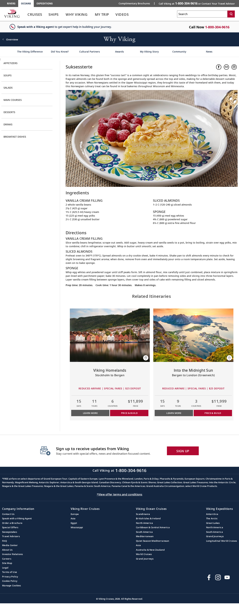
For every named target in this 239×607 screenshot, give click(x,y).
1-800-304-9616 (217, 27)
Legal (5, 567)
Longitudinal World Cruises (221, 540)
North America (144, 523)
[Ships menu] (62, 14)
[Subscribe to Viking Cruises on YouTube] (227, 577)
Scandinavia (143, 514)
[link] (34, 15)
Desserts (9, 112)
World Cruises (144, 554)
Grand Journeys (145, 558)
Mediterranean (144, 536)
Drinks (7, 124)
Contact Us (8, 514)
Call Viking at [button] (197, 3)
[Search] (231, 14)
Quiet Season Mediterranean (152, 540)
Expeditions (45, 3)
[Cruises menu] (46, 14)
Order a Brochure (12, 523)
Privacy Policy (10, 576)
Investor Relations (12, 554)
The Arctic (212, 518)
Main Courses (12, 100)
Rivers (11, 3)
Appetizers (10, 63)
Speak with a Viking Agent (17, 518)
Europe (75, 514)
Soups (7, 75)
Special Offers (10, 527)
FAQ (4, 540)
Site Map (7, 563)
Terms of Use (9, 572)
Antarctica (212, 514)
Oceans (26, 3)
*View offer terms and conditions (119, 494)
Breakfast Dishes (14, 136)
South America (144, 531)
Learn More (90, 413)
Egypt (74, 523)
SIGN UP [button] (182, 451)
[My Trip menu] (113, 14)
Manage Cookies (11, 585)
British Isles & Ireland (148, 518)
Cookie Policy (9, 580)
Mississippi (77, 527)
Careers (6, 558)
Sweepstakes (9, 531)
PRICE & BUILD (129, 413)
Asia (73, 518)
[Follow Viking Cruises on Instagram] (218, 577)
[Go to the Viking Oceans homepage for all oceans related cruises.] (12, 13)
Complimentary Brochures (134, 3)
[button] (218, 67)
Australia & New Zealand (150, 549)
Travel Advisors (11, 536)
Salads (8, 87)
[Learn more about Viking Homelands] (110, 335)
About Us (7, 549)
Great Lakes (213, 523)
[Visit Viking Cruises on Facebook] (209, 577)
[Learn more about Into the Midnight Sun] (193, 335)
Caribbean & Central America (153, 527)
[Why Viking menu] (92, 14)
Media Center (10, 545)
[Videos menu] (133, 14)
